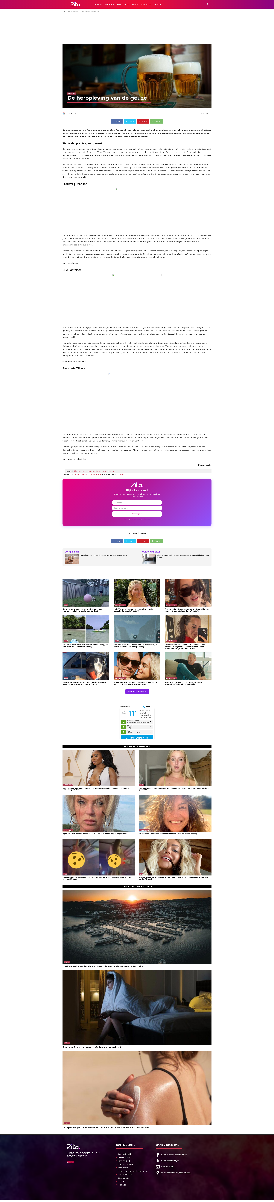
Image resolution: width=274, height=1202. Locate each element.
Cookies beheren (125, 1164)
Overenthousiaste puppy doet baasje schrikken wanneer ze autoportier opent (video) (84, 683)
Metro (122, 474)
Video (66, 605)
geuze (135, 533)
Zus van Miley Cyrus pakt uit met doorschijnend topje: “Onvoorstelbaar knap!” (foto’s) (187, 610)
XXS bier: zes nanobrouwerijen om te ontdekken (94, 471)
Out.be (121, 1181)
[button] (207, 4)
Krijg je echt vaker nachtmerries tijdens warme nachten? (92, 1047)
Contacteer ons (125, 1174)
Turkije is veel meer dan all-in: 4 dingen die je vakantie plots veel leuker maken (103, 966)
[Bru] (64, 113)
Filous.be (122, 1184)
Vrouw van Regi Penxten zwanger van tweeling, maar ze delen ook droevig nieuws (136, 683)
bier (129, 533)
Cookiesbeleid (124, 1154)
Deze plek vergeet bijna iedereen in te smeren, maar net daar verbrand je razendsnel (106, 1127)
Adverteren (123, 1167)
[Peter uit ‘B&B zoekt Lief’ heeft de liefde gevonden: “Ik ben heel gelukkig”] (188, 666)
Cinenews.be (123, 1178)
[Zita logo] (76, 4)
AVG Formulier (124, 1157)
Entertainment (120, 605)
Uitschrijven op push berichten (132, 1171)
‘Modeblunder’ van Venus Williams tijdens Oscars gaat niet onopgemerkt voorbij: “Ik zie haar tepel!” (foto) (97, 789)
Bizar (117, 640)
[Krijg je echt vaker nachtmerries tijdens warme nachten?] (137, 1007)
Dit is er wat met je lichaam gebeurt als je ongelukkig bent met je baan (183, 556)
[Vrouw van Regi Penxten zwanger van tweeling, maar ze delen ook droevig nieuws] (137, 666)
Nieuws (70, 12)
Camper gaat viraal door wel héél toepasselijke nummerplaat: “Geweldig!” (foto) (135, 646)
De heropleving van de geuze (87, 474)
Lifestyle (76, 12)
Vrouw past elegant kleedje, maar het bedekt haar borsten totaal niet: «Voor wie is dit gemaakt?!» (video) (174, 789)
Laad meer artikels (136, 691)
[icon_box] (171, 1155)
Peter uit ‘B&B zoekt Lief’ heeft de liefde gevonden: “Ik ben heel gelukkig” (184, 683)
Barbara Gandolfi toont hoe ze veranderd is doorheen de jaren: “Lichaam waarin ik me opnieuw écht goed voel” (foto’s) (185, 647)
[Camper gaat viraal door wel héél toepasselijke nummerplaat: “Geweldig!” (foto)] (137, 629)
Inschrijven (137, 514)
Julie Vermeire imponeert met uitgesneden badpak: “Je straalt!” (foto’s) (134, 610)
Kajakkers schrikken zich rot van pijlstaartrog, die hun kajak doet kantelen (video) (85, 646)
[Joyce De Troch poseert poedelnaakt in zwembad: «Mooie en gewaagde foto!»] (99, 813)
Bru (75, 113)
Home (64, 12)
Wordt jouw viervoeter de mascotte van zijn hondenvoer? (103, 555)
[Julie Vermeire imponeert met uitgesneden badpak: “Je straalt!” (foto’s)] (137, 593)
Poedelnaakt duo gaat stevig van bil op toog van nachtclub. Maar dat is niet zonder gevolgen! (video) (97, 878)
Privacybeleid (124, 1160)
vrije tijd (142, 533)
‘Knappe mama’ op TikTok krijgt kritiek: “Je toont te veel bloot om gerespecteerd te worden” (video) (173, 878)
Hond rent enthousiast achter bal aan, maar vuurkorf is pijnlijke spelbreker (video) (83, 610)
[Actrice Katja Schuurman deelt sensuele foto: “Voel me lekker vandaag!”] (175, 813)
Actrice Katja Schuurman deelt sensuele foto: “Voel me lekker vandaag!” (168, 834)
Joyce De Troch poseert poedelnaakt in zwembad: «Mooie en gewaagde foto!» (95, 834)
